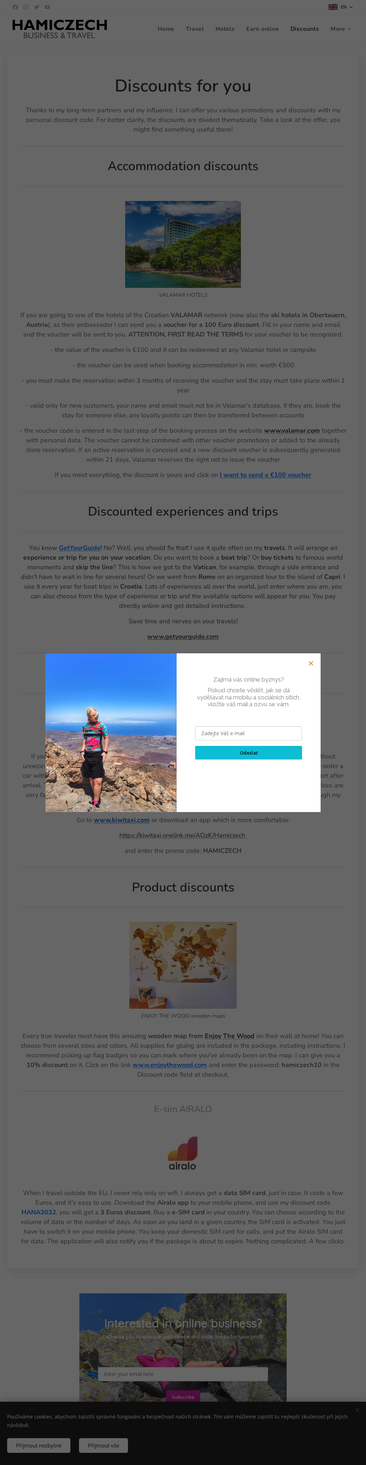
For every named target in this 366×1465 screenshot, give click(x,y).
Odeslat (249, 752)
